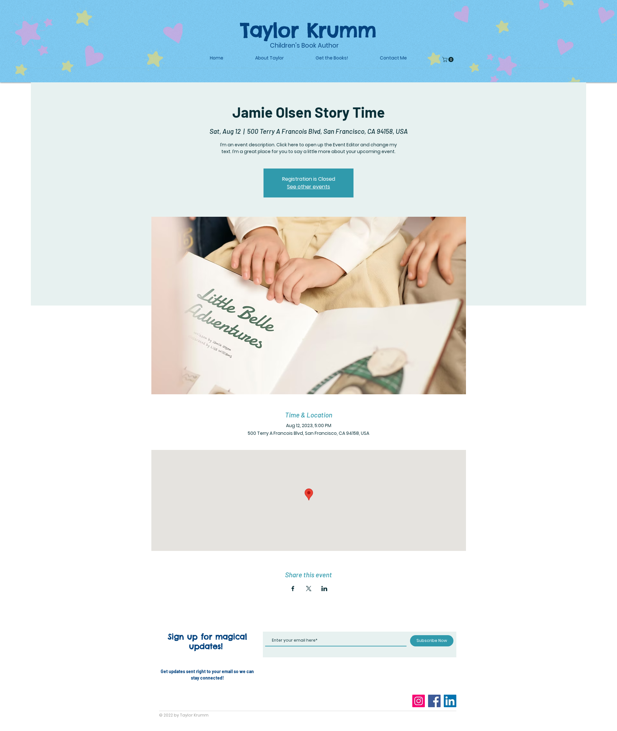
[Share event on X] (309, 588)
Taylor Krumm (308, 30)
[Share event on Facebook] (293, 588)
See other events (308, 186)
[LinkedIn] (450, 701)
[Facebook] (434, 701)
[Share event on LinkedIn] (324, 588)
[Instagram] (418, 701)
